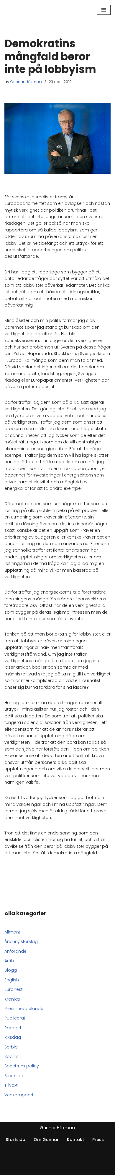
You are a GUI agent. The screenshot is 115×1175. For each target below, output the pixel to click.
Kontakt (75, 1139)
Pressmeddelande (23, 1009)
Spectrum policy (21, 1066)
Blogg (10, 970)
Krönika (12, 999)
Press (98, 1139)
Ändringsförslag (21, 941)
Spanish (12, 1056)
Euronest (13, 989)
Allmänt (12, 932)
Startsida (13, 1076)
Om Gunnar (46, 1139)
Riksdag (12, 1037)
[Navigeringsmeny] (104, 10)
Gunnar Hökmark (26, 81)
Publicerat (14, 1018)
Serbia (11, 1047)
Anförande (15, 951)
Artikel (10, 961)
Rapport (13, 1028)
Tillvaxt (11, 1085)
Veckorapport (19, 1095)
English (11, 980)
